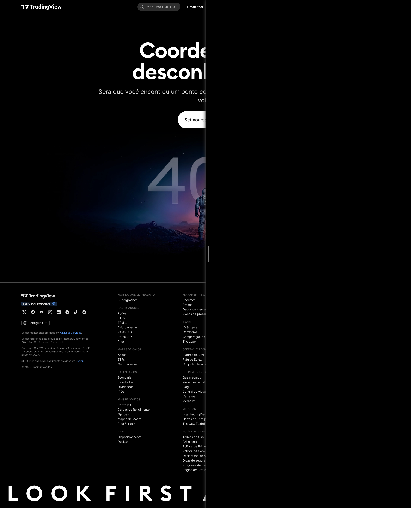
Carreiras (189, 396)
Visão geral (190, 327)
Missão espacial (194, 382)
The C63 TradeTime (196, 423)
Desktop (124, 441)
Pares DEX (125, 337)
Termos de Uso (193, 437)
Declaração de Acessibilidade (203, 455)
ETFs (121, 318)
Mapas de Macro (129, 419)
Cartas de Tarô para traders (202, 419)
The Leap (189, 341)
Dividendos (125, 387)
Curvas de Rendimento (134, 409)
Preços (187, 304)
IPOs (121, 391)
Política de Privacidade (199, 446)
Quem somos (192, 377)
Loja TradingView (195, 414)
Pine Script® (126, 423)
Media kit (189, 401)
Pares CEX (125, 332)
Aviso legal (190, 441)
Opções (123, 414)
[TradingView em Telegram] (67, 312)
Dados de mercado (196, 309)
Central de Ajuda (194, 391)
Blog (186, 387)
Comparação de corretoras (201, 337)
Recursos (189, 300)
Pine (121, 341)
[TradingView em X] (24, 312)
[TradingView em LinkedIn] (59, 312)
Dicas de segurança (196, 460)
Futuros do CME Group (198, 354)
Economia (124, 377)
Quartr (79, 360)
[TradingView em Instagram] (50, 312)
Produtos (195, 7)
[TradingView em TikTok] (76, 312)
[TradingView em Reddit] (84, 312)
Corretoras (190, 332)
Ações (122, 313)
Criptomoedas (127, 327)
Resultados (125, 382)
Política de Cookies (196, 451)
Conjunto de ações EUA (199, 364)
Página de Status (195, 470)
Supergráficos (127, 300)
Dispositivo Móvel (130, 437)
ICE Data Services (70, 332)
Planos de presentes (197, 314)
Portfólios (124, 405)
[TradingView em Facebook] (33, 312)
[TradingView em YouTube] (42, 312)
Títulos (122, 322)
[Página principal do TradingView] (41, 7)
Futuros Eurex (192, 359)
